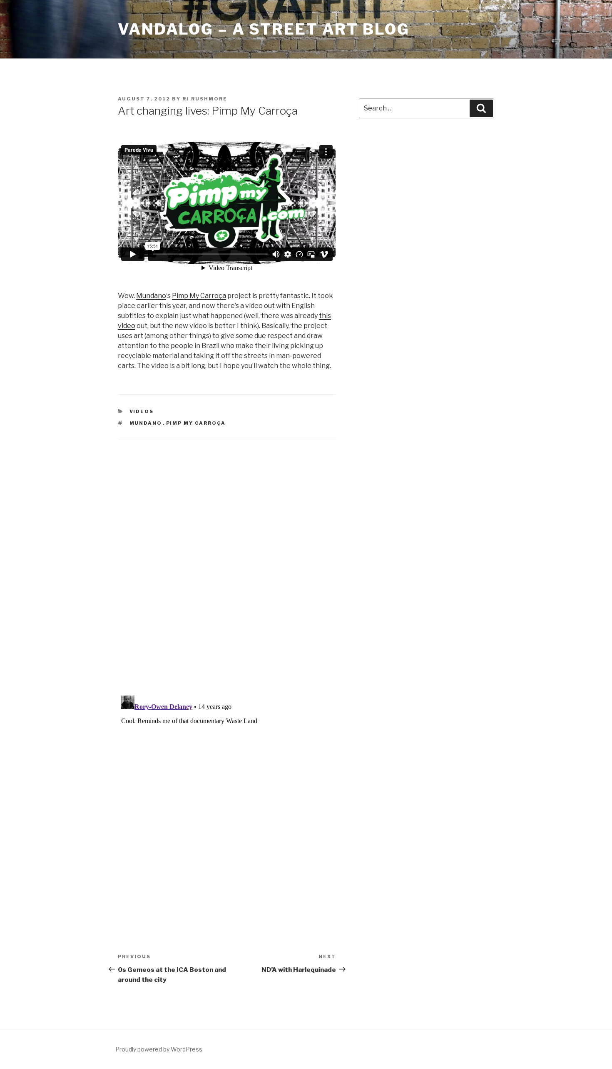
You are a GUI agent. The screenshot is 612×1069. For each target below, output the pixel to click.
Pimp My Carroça (199, 296)
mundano (145, 423)
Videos (141, 411)
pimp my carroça (196, 423)
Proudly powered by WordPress (158, 1049)
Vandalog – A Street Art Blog (264, 29)
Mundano (151, 296)
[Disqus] (227, 557)
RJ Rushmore (204, 99)
